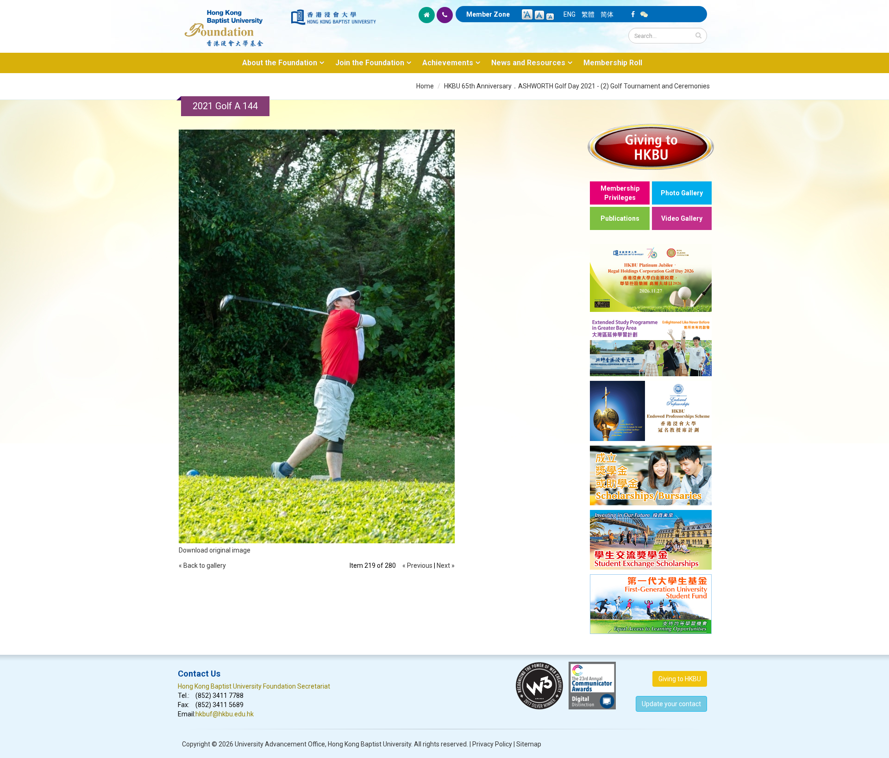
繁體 (588, 14)
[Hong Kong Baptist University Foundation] (233, 23)
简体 (607, 14)
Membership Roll (612, 62)
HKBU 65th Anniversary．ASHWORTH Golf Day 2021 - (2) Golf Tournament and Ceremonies (577, 86)
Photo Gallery (682, 193)
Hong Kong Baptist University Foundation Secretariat (254, 686)
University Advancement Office (280, 744)
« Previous (417, 565)
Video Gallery (681, 218)
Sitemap (528, 744)
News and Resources (528, 62)
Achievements (447, 62)
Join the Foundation (369, 62)
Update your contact (671, 704)
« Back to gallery (202, 565)
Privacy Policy (492, 744)
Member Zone (488, 14)
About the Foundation (279, 62)
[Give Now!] (651, 146)
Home (425, 86)
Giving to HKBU (679, 679)
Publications (620, 218)
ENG (569, 14)
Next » (446, 565)
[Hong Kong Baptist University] (333, 17)
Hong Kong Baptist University (369, 744)
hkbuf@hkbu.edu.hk (224, 714)
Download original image (214, 550)
